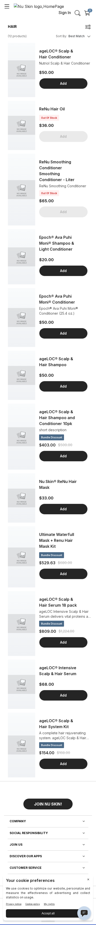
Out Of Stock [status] (49, 117)
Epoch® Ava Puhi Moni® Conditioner (57, 299)
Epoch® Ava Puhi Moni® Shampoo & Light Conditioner (56, 243)
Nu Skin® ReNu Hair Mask (58, 484)
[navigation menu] (7, 6)
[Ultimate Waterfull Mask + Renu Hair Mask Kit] (21, 556)
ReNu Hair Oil (52, 108)
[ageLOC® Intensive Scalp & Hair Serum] (21, 684)
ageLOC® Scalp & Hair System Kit (56, 723)
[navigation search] (77, 13)
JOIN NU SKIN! (48, 804)
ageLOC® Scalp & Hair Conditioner (56, 54)
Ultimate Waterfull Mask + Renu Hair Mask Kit (56, 540)
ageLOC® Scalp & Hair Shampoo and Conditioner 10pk (57, 417)
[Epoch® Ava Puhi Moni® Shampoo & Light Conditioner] (21, 256)
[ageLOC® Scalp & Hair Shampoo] (21, 375)
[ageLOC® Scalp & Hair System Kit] (21, 745)
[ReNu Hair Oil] (21, 125)
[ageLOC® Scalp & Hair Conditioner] (21, 70)
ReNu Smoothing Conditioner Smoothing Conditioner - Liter (57, 170)
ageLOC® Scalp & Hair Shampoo (56, 361)
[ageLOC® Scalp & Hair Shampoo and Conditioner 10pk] (21, 437)
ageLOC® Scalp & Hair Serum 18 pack (58, 602)
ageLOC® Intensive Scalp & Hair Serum (57, 670)
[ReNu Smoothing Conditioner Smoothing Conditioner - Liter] (21, 190)
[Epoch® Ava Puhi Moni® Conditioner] (21, 317)
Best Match (76, 36)
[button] (48, 802)
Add (63, 83)
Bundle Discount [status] (51, 437)
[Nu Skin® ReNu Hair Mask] (21, 498)
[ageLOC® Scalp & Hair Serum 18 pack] (21, 623)
